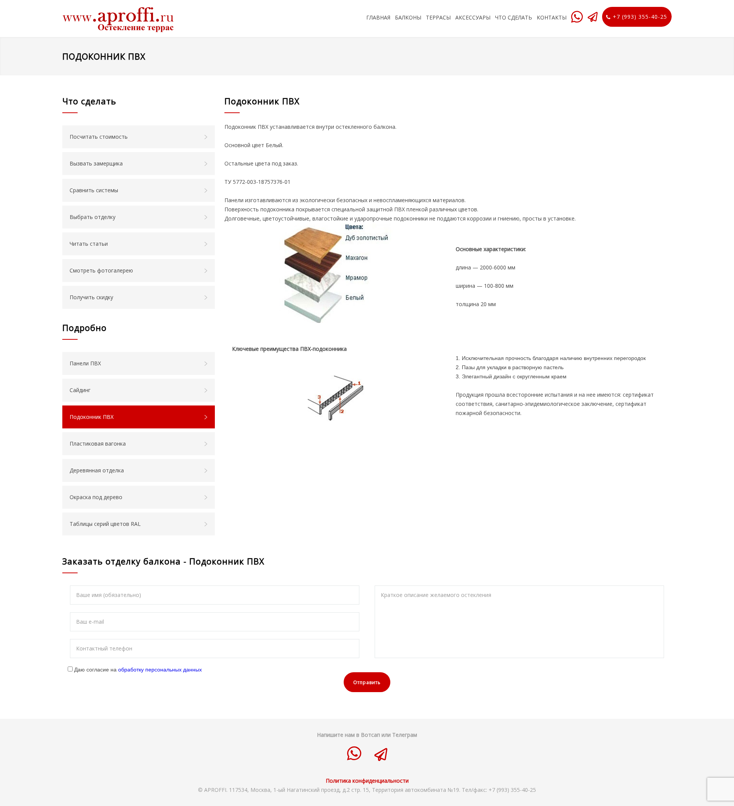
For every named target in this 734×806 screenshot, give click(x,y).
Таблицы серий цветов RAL (105, 523)
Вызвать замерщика (96, 163)
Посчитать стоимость (99, 136)
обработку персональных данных (160, 670)
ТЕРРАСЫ (438, 17)
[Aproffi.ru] (126, 19)
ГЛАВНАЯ (378, 17)
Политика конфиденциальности (367, 780)
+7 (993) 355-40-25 (640, 16)
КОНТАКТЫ (552, 17)
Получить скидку (91, 297)
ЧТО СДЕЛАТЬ (513, 17)
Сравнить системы (94, 190)
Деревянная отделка (97, 470)
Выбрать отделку (92, 217)
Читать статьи (89, 243)
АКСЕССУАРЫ (472, 17)
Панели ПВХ (85, 363)
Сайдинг (80, 390)
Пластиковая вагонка (98, 443)
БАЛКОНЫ (408, 17)
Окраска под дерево (96, 497)
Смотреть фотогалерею (101, 270)
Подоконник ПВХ (92, 416)
